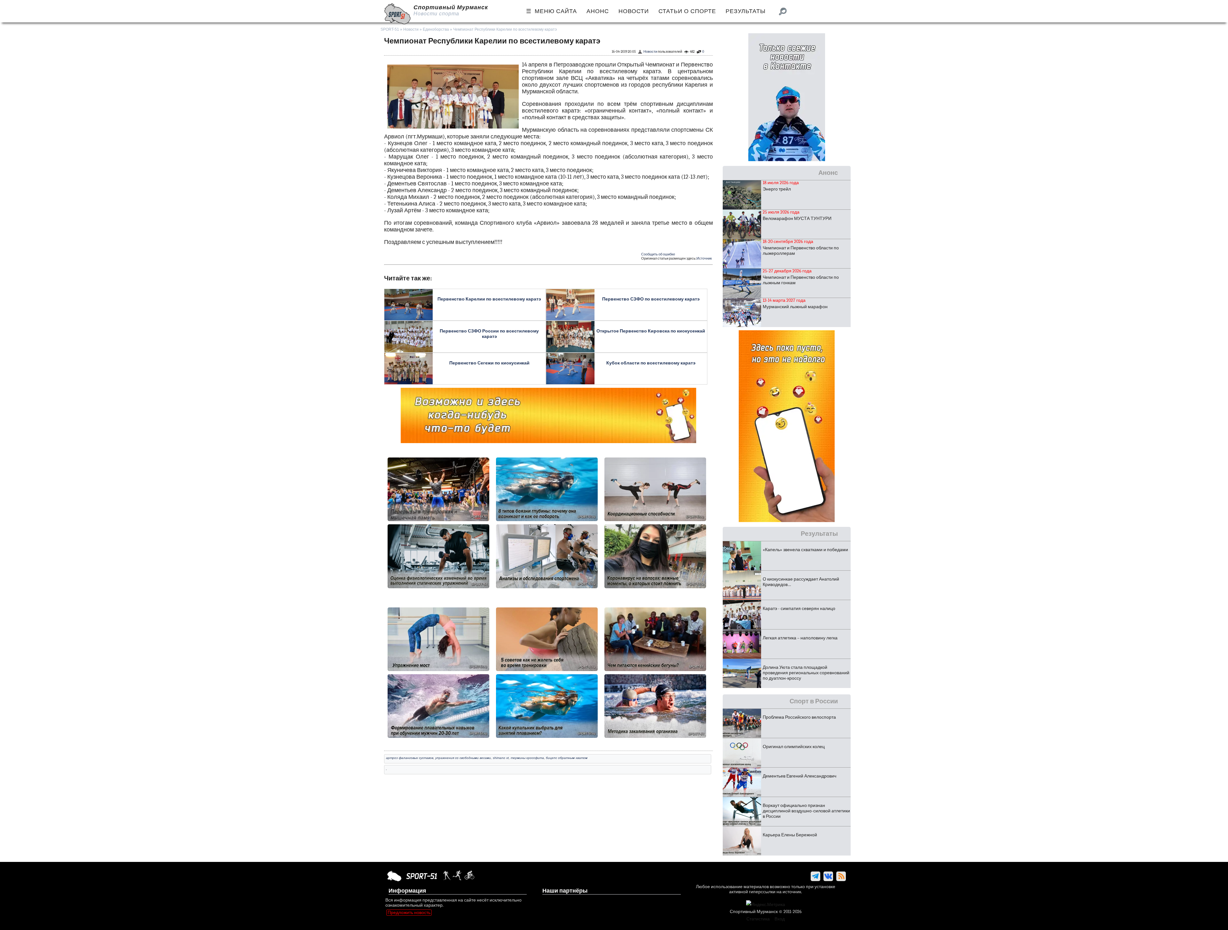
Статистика (758, 919)
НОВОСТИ (633, 11)
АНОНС (597, 11)
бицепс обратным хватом (566, 758)
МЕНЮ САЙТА (556, 11)
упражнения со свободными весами (463, 758)
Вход (780, 919)
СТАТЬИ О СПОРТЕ (687, 11)
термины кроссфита (527, 758)
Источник (704, 258)
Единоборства (436, 29)
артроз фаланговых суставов (409, 758)
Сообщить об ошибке (658, 254)
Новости (411, 29)
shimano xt (501, 758)
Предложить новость (409, 912)
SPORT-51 (390, 29)
